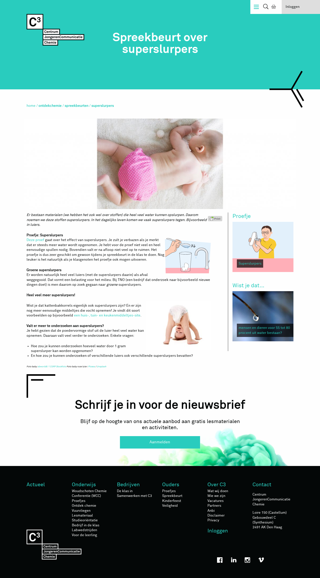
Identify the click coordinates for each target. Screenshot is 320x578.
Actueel (36, 484)
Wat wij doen (217, 491)
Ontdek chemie (84, 505)
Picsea (91, 367)
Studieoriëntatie (85, 520)
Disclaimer (216, 515)
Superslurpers (250, 263)
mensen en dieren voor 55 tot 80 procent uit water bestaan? (264, 330)
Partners (214, 505)
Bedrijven (128, 484)
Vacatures (215, 501)
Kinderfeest (171, 501)
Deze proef (35, 240)
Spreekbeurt (172, 496)
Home (31, 105)
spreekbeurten (76, 105)
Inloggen (293, 6)
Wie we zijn (216, 496)
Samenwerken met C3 (134, 496)
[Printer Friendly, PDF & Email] (217, 218)
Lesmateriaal (82, 515)
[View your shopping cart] (272, 7)
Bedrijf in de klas (85, 525)
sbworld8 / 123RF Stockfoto (52, 367)
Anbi (211, 510)
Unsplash (101, 367)
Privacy (213, 520)
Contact (262, 484)
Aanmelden (160, 442)
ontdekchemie (50, 105)
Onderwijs (84, 484)
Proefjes (78, 501)
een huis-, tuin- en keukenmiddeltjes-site (107, 315)
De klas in (125, 491)
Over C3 (216, 484)
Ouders (170, 484)
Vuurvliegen (81, 510)
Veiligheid (170, 505)
